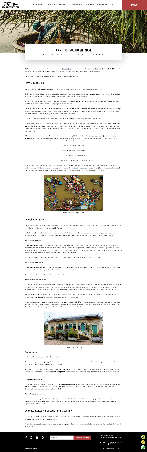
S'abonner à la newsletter (82, 438)
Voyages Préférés (77, 4)
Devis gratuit (134, 5)
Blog (112, 4)
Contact (118, 449)
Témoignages (90, 4)
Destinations (51, 4)
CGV (103, 449)
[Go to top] (3, 448)
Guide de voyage (102, 4)
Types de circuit (63, 4)
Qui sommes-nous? (38, 4)
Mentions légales (110, 449)
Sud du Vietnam (66, 69)
